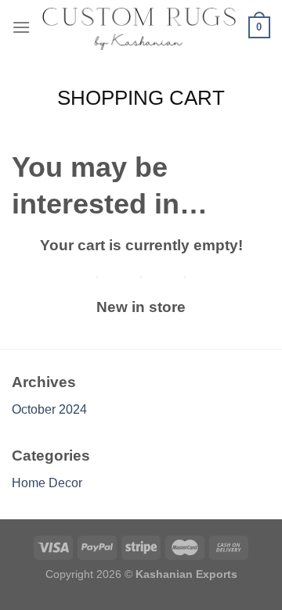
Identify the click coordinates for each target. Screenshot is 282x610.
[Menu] (21, 27)
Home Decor (47, 483)
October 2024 (49, 409)
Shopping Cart (141, 98)
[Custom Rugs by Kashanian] (139, 28)
